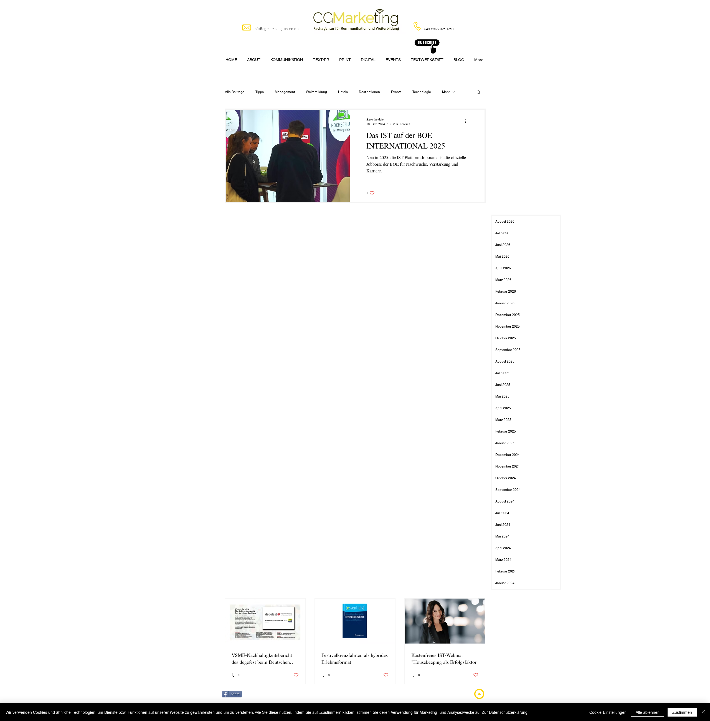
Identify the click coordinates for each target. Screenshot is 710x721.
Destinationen (369, 92)
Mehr (446, 92)
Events (396, 92)
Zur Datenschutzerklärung (505, 712)
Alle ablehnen (648, 712)
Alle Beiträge (234, 92)
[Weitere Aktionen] (467, 121)
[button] (478, 93)
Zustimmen (682, 712)
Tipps (259, 92)
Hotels (343, 92)
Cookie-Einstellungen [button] (608, 712)
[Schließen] (703, 712)
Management (285, 92)
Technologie (421, 92)
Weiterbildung (316, 92)
